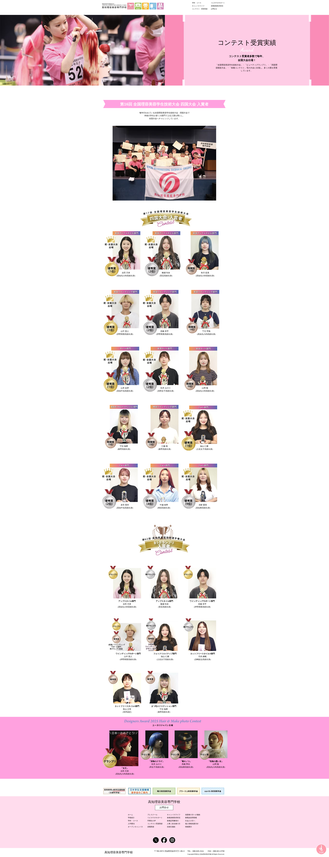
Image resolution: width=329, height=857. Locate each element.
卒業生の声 (151, 821)
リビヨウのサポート (154, 818)
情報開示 (188, 827)
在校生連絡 (171, 827)
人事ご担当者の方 (173, 824)
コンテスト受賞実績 (154, 824)
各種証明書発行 (173, 821)
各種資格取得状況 (173, 818)
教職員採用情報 (191, 818)
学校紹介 (131, 818)
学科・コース (133, 821)
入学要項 (131, 824)
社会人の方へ (190, 821)
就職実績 (150, 827)
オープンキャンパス (135, 827)
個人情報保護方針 (192, 824)
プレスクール (152, 815)
